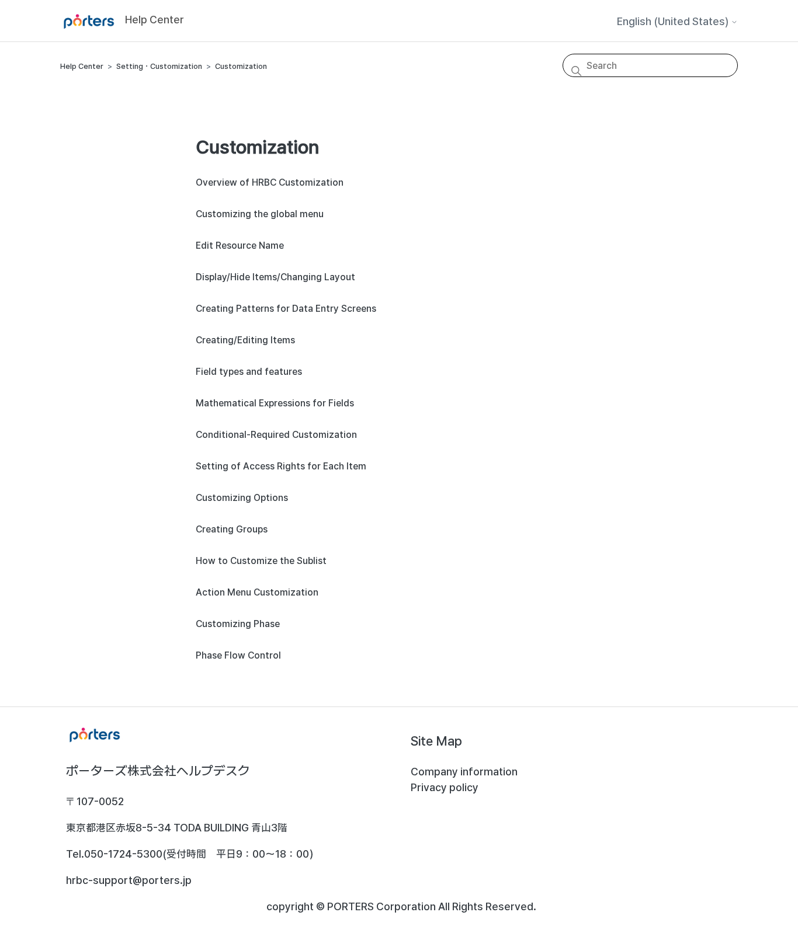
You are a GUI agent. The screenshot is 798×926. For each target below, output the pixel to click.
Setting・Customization (159, 66)
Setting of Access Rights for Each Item (281, 466)
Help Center (81, 66)
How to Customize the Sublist (261, 560)
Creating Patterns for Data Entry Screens (286, 308)
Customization (241, 66)
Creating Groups (232, 529)
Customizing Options (242, 497)
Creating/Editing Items (245, 340)
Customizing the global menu (260, 214)
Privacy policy (444, 787)
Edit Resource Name (240, 245)
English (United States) (674, 21)
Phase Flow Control (238, 655)
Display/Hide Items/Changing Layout (275, 277)
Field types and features (249, 371)
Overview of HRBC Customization (270, 182)
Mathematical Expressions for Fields (275, 403)
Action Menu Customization (257, 592)
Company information (464, 771)
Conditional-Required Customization (276, 434)
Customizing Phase (238, 623)
